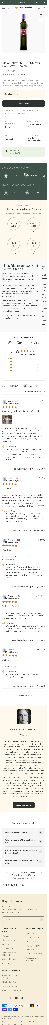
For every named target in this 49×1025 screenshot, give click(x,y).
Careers (5, 963)
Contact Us (30, 933)
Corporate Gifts (32, 950)
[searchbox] (12, 386)
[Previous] (2, 2)
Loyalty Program (33, 946)
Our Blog (6, 944)
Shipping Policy (32, 937)
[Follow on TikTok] (22, 998)
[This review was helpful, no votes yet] (37, 469)
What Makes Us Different (9, 953)
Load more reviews (24, 696)
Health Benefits (9, 982)
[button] (41, 20)
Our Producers (8, 940)
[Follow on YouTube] (16, 998)
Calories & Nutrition (10, 986)
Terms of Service (20, 1021)
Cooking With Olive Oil (11, 990)
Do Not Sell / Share (34, 954)
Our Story (6, 936)
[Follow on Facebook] (4, 998)
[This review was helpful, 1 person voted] (38, 530)
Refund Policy (32, 941)
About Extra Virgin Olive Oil (9, 976)
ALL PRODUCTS (23, 805)
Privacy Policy (7, 1021)
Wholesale (31, 1021)
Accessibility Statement (31, 959)
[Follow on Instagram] (10, 998)
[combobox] (35, 392)
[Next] (44, 2)
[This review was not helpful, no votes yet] (42, 469)
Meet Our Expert (9, 948)
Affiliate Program (9, 959)
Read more (7, 441)
